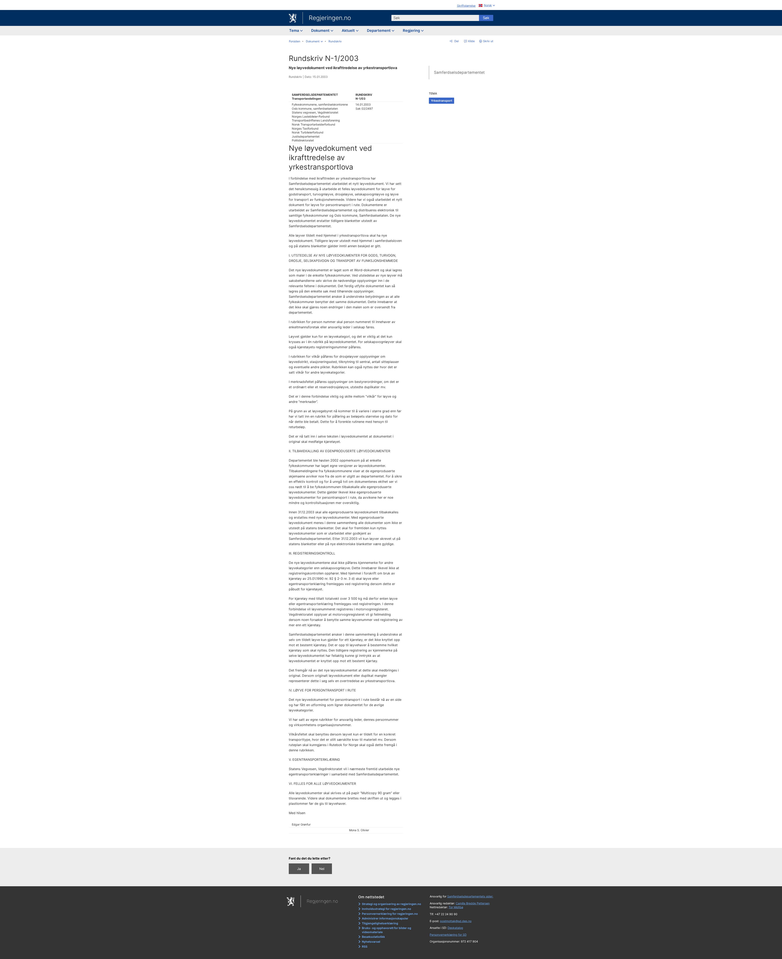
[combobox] (435, 18)
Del (456, 41)
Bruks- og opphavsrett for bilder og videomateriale (386, 930)
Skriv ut (488, 41)
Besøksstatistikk (373, 936)
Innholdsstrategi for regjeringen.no (386, 908)
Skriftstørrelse (466, 5)
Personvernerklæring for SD (448, 934)
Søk (486, 18)
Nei (321, 869)
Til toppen (347, 842)
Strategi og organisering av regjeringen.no (391, 904)
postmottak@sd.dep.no (455, 921)
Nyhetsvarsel (371, 941)
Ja (299, 869)
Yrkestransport (441, 100)
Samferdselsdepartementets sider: (470, 896)
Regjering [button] (412, 30)
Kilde (471, 41)
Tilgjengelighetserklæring (380, 923)
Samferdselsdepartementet (459, 72)
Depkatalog (455, 927)
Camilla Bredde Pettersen (473, 903)
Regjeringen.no (330, 17)
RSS (364, 946)
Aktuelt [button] (349, 30)
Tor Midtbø (456, 907)
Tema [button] (294, 30)
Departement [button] (379, 30)
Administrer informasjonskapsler (385, 918)
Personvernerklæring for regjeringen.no (390, 913)
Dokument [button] (320, 30)
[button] (314, 41)
